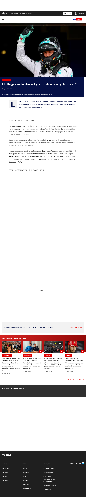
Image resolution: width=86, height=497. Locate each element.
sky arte (5, 480)
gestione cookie (49, 468)
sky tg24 (5, 472)
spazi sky (26, 484)
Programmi (27, 488)
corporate (47, 489)
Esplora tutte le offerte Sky (21, 13)
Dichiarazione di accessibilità (49, 480)
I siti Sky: (4, 464)
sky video (5, 476)
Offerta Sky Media (49, 485)
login (81, 13)
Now (24, 476)
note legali (47, 476)
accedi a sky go (75, 463)
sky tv (25, 468)
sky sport (5, 468)
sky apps (26, 472)
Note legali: (46, 464)
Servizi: (25, 464)
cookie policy (48, 472)
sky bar (25, 480)
